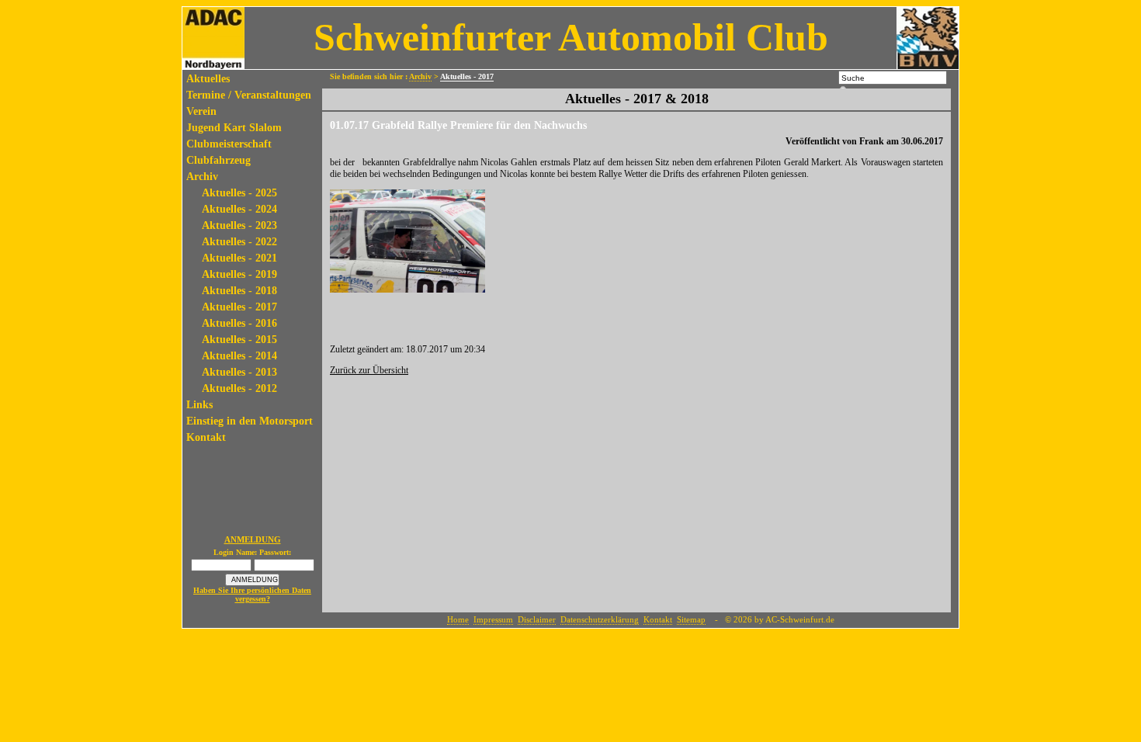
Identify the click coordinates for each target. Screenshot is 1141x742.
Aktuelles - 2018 (239, 290)
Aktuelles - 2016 (239, 323)
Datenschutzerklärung (599, 619)
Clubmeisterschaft (229, 144)
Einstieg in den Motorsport (249, 421)
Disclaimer (537, 619)
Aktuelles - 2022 (239, 242)
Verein (201, 111)
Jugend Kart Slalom (234, 127)
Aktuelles (208, 79)
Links (199, 405)
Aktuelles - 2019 (239, 274)
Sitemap (691, 619)
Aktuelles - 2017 (239, 307)
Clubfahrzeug (218, 160)
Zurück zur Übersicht (369, 370)
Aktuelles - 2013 (239, 372)
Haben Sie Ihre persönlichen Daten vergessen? (252, 594)
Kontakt (206, 437)
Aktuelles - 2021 (239, 258)
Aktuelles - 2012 (239, 388)
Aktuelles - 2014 (239, 356)
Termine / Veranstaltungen (248, 95)
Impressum (493, 619)
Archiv (202, 176)
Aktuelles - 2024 (239, 209)
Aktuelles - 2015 (239, 339)
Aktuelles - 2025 (239, 193)
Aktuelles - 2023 (239, 225)
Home (458, 619)
